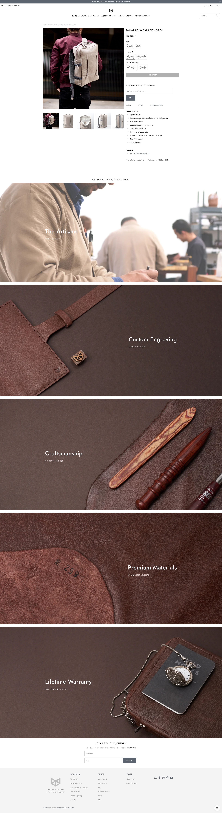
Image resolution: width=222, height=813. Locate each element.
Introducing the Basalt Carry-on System (111, 2)
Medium (130, 46)
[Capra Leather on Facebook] (159, 777)
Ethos (100, 796)
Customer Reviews (103, 792)
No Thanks (131, 67)
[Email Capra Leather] (155, 777)
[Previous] (44, 68)
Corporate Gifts (75, 792)
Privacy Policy (130, 779)
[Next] (122, 68)
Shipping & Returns (156, 105)
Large (138, 46)
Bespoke (73, 800)
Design (128, 105)
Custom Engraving (76, 796)
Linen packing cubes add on (139, 153)
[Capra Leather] (111, 11)
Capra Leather (51, 808)
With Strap (141, 57)
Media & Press (102, 783)
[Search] (217, 15)
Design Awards (102, 779)
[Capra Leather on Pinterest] (167, 777)
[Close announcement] (220, 2)
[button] (75, 16)
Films (100, 800)
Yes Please (142, 67)
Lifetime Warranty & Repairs (79, 787)
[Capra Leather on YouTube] (171, 777)
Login (209, 6)
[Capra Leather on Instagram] (163, 777)
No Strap (130, 57)
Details (140, 105)
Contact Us (74, 779)
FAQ (99, 787)
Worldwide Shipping (10, 6)
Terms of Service (131, 783)
